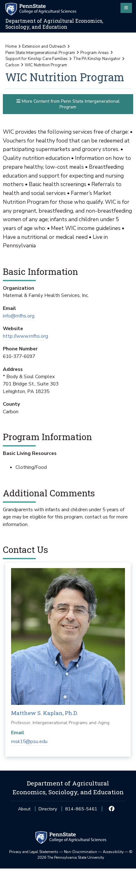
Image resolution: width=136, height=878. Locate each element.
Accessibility (113, 851)
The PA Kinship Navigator (97, 59)
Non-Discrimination (80, 851)
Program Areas (94, 53)
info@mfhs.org (18, 315)
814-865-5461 (81, 811)
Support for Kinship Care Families (36, 59)
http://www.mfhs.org (25, 336)
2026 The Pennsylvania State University (85, 854)
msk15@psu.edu (29, 741)
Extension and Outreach (44, 46)
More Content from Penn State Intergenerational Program (70, 104)
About (24, 809)
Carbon (12, 65)
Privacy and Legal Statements (33, 851)
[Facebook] (112, 809)
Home (11, 46)
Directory (48, 809)
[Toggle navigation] (126, 8)
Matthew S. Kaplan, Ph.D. (44, 713)
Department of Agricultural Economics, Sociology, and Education (54, 24)
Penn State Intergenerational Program (40, 53)
